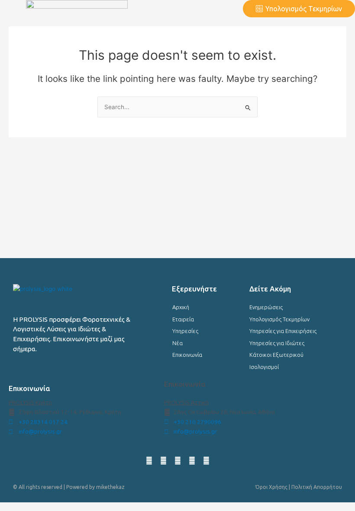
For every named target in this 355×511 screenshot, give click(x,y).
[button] (186, 8)
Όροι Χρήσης (271, 487)
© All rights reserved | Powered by (54, 487)
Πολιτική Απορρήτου (316, 487)
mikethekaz (110, 487)
